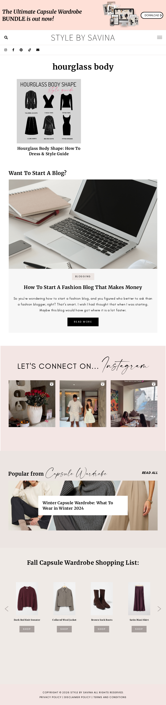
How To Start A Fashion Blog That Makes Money (83, 287)
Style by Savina (83, 37)
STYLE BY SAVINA (81, 692)
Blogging (83, 276)
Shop (27, 629)
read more (83, 321)
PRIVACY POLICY (51, 697)
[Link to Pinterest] (21, 50)
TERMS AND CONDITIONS (109, 697)
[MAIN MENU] (159, 37)
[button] (32, 403)
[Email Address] (38, 50)
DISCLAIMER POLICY (77, 697)
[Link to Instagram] (5, 50)
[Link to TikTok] (29, 50)
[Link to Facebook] (13, 50)
